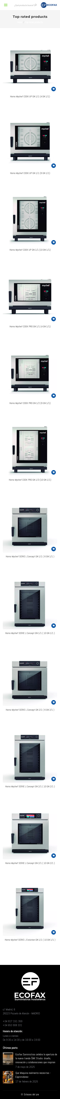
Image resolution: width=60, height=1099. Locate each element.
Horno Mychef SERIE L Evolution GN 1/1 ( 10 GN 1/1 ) (30, 939)
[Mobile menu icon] (6, 5)
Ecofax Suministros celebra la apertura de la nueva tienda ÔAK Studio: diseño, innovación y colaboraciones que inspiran (36, 1058)
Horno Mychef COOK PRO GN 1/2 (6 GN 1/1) (30, 403)
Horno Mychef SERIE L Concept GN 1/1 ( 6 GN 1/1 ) (30, 556)
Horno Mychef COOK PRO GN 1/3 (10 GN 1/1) (30, 479)
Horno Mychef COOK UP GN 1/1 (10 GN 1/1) (30, 249)
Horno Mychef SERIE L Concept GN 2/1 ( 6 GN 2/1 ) (30, 709)
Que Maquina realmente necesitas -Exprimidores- (33, 1075)
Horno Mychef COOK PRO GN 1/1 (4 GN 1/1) (30, 326)
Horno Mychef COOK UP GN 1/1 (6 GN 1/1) (30, 173)
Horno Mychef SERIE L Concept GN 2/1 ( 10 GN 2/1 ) (30, 786)
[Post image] (8, 1058)
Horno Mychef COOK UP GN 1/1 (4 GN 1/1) (30, 96)
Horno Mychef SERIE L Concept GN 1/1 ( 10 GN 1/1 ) (30, 633)
